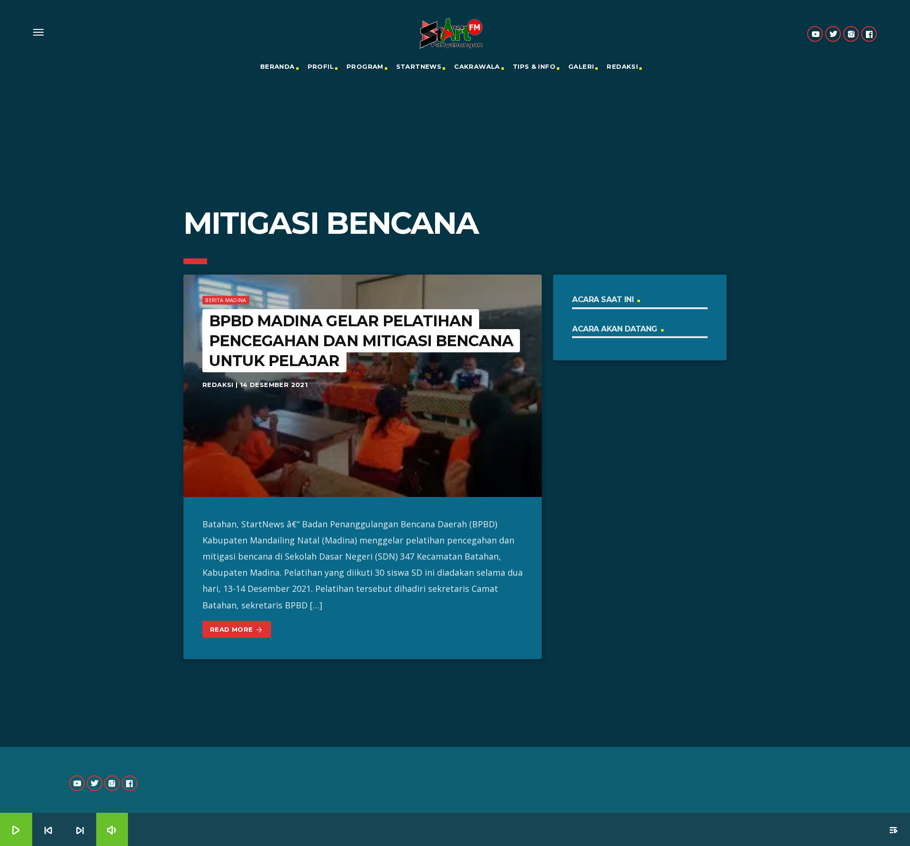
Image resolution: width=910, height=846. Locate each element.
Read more (237, 629)
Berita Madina (225, 299)
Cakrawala (477, 66)
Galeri (581, 66)
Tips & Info (534, 66)
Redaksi (622, 66)
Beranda (277, 66)
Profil (321, 66)
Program (364, 66)
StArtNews (419, 66)
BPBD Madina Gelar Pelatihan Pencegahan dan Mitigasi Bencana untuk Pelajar (361, 340)
